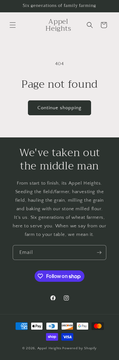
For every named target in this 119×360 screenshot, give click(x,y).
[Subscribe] (99, 252)
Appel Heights (49, 348)
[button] (13, 25)
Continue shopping (59, 108)
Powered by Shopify (79, 348)
